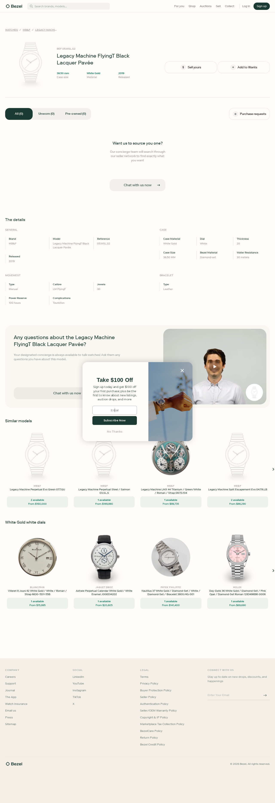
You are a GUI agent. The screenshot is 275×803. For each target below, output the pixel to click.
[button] (115, 380)
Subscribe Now (115, 420)
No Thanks (115, 431)
